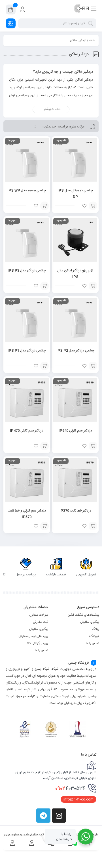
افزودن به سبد (93, 206)
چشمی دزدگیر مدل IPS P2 (75, 350)
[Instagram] (59, 815)
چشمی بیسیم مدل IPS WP (26, 190)
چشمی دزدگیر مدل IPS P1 (27, 350)
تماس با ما (92, 643)
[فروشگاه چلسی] (81, 9)
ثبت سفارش (40, 622)
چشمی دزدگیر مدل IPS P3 (27, 270)
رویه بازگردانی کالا (37, 643)
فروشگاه (94, 636)
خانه (91, 40)
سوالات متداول (38, 615)
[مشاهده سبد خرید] (10, 10)
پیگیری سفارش (89, 622)
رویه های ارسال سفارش (33, 636)
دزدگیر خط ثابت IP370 (75, 511)
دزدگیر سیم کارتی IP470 (26, 430)
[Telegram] (43, 815)
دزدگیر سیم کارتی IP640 (75, 430)
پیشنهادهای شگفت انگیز (83, 615)
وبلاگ (95, 629)
